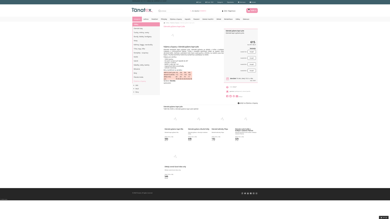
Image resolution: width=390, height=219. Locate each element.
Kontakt (253, 2)
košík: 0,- (253, 10)
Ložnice (145, 19)
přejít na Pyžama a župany (248, 103)
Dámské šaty (138, 28)
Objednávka (230, 2)
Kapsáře (187, 19)
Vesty (136, 41)
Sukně (136, 61)
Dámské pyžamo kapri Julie (187, 23)
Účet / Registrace (229, 11)
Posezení (196, 19)
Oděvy (167, 23)
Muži (137, 89)
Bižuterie (137, 69)
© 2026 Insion (4, 199)
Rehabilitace (228, 19)
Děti (136, 85)
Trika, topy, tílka (139, 49)
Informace (242, 2)
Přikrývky (164, 19)
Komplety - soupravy (141, 53)
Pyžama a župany (174, 23)
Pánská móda (138, 77)
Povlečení (155, 19)
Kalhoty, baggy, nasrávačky (143, 45)
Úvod (199, 2)
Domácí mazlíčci (208, 19)
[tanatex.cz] (164, 23)
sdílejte (240, 96)
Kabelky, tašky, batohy (141, 65)
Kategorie (220, 2)
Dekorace (246, 19)
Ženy (137, 92)
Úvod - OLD (210, 2)
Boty (135, 73)
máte (233, 87)
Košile (136, 57)
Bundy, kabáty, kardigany (143, 36)
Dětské (219, 19)
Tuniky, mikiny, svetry (141, 32)
